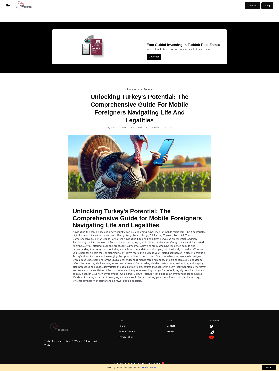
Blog (267, 5)
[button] (8, 5)
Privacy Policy (125, 337)
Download (154, 56)
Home (121, 325)
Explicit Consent (126, 331)
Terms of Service (148, 367)
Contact (252, 5)
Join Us (170, 331)
